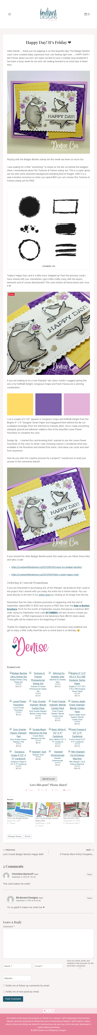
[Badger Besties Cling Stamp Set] (18, 675)
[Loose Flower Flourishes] (18, 703)
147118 (19, 744)
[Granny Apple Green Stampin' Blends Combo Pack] (77, 707)
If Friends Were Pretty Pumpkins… (77, 852)
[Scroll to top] (85, 992)
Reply (89, 874)
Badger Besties (14, 836)
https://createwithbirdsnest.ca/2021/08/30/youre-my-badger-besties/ (46, 567)
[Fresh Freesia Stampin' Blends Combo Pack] (58, 705)
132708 (38, 740)
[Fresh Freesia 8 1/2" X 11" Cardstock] (77, 733)
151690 (57, 684)
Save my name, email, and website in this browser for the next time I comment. (80, 963)
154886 (38, 716)
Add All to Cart (48, 779)
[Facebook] (44, 1010)
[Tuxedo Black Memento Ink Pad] (38, 731)
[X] (48, 1010)
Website (8, 978)
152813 (38, 757)
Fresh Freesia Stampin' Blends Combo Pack (57, 713)
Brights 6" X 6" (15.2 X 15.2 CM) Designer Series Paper (77, 688)
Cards (28, 836)
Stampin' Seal (38, 755)
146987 (18, 766)
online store (45, 595)
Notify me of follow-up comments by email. (28, 985)
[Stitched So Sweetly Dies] (58, 675)
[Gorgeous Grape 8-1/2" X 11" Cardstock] (18, 755)
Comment (9, 926)
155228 (77, 693)
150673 (77, 766)
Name (8, 966)
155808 (18, 712)
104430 (57, 763)
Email (39, 966)
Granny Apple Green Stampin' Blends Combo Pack (77, 717)
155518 (57, 718)
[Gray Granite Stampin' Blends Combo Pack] (38, 705)
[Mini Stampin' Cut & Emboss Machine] (77, 755)
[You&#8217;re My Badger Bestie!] (20, 809)
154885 (77, 721)
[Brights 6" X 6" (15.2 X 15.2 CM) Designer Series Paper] (77, 678)
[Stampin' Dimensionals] (58, 753)
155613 (77, 744)
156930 (18, 684)
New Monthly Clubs (71, 818)
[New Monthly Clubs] (76, 809)
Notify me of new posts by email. (22, 991)
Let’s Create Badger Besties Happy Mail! (23, 852)
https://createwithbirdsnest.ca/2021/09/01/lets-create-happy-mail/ (45, 574)
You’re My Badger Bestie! (17, 818)
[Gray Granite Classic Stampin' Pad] (18, 733)
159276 (57, 744)
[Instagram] (52, 1010)
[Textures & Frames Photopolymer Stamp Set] (38, 678)
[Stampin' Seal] (38, 752)
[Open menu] (9, 14)
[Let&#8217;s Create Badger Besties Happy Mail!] (48, 809)
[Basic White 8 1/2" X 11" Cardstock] (58, 733)
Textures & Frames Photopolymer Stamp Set (38, 688)
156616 (38, 693)
